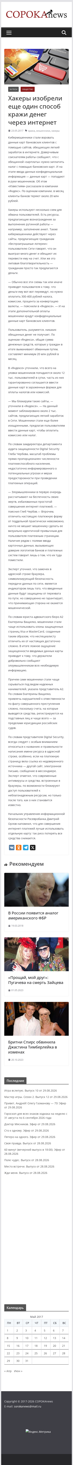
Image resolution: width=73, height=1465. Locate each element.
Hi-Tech (13, 89)
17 (26, 1346)
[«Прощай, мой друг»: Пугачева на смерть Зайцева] (36, 940)
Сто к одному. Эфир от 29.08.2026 (26, 1130)
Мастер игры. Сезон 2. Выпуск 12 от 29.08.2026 (36, 1097)
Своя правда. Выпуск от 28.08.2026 (27, 1143)
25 (36, 1353)
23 (17, 1353)
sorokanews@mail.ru (27, 1406)
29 (8, 1361)
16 (17, 1346)
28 (63, 1353)
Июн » (18, 1371)
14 (63, 1338)
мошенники (43, 130)
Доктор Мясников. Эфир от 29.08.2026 (29, 1124)
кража (31, 130)
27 (54, 1353)
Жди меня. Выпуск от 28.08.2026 (25, 1173)
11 (36, 1338)
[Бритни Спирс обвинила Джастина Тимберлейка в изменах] (36, 1004)
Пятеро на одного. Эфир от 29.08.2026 (29, 1137)
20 (54, 1346)
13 (54, 1338)
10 (26, 1338)
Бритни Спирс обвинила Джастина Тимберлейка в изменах (32, 1047)
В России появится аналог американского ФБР (33, 915)
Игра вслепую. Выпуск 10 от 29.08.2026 (30, 1090)
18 (36, 1346)
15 (8, 1346)
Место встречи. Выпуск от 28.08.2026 (29, 1166)
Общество (27, 89)
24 (26, 1353)
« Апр (8, 1371)
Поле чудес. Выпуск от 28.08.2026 (26, 1160)
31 (26, 1361)
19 (45, 1346)
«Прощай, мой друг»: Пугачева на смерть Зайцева (35, 980)
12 (45, 1338)
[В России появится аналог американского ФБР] (36, 875)
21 (63, 1346)
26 (45, 1353)
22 (8, 1353)
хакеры (55, 130)
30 (17, 1361)
